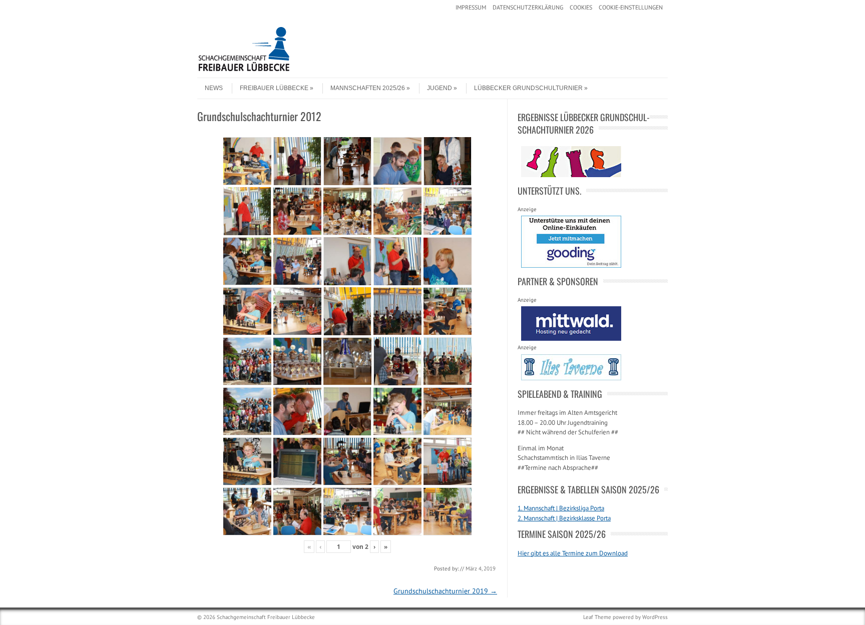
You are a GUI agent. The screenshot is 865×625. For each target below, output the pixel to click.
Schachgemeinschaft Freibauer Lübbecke (266, 616)
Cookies (581, 7)
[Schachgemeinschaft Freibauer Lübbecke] (272, 69)
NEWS (214, 88)
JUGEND (439, 88)
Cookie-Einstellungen (631, 7)
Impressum (471, 7)
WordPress (655, 616)
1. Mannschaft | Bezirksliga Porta (561, 508)
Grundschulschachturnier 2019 (445, 590)
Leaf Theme (597, 616)
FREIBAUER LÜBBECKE (274, 88)
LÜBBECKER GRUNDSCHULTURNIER (528, 88)
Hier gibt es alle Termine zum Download (573, 553)
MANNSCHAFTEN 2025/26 (367, 88)
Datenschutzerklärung (528, 7)
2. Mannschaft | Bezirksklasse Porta (564, 518)
